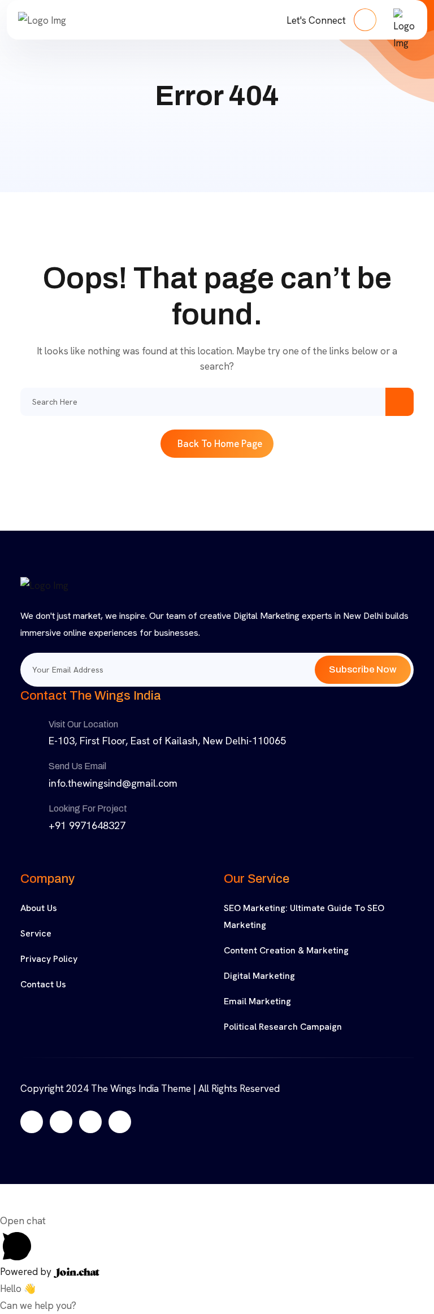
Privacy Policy (48, 959)
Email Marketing (257, 1001)
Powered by (27, 1271)
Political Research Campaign (283, 1027)
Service (35, 933)
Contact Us (43, 984)
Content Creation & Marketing (286, 950)
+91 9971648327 (87, 825)
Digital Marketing (259, 976)
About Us (38, 908)
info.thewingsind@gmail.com (113, 783)
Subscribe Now (363, 669)
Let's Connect (317, 20)
